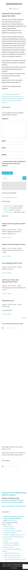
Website (4, 154)
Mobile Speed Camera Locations (12, 555)
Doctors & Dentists (9, 526)
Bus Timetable (8, 539)
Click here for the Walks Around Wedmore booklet (14, 494)
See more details (6, 237)
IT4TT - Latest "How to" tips (11, 557)
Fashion (6, 210)
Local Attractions (8, 212)
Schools (6, 541)
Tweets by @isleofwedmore (9, 197)
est (9, 447)
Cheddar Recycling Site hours (12, 553)
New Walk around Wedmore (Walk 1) (12, 500)
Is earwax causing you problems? (13, 530)
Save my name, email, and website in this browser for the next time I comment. (14, 163)
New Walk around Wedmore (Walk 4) (12, 502)
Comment (5, 118)
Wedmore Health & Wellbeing (12, 518)
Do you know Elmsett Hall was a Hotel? (14, 559)
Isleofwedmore (14, 3)
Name (4, 141)
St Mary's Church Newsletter (11, 543)
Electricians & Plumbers (10, 532)
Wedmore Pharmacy (9, 528)
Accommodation (8, 206)
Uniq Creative (17, 564)
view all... (24, 318)
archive (8, 449)
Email (4, 147)
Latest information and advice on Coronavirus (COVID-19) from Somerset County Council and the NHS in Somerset (12, 96)
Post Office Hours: (10, 520)
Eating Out (6, 208)
